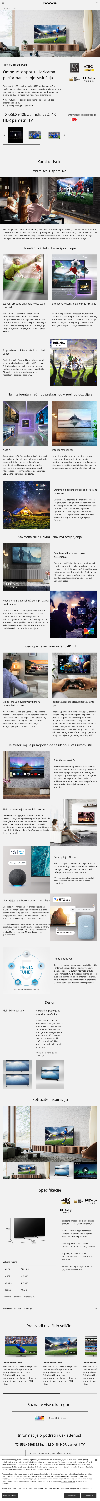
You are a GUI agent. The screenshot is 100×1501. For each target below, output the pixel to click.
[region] (50, 1478)
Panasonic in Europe (9, 8)
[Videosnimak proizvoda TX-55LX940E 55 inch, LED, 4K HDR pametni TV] (15, 135)
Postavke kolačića (9, 1496)
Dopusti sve (72, 1496)
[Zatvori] (96, 1460)
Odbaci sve (89, 1496)
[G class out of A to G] (74, 119)
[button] (35, 135)
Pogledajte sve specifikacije (17, 1308)
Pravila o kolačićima (68, 1481)
